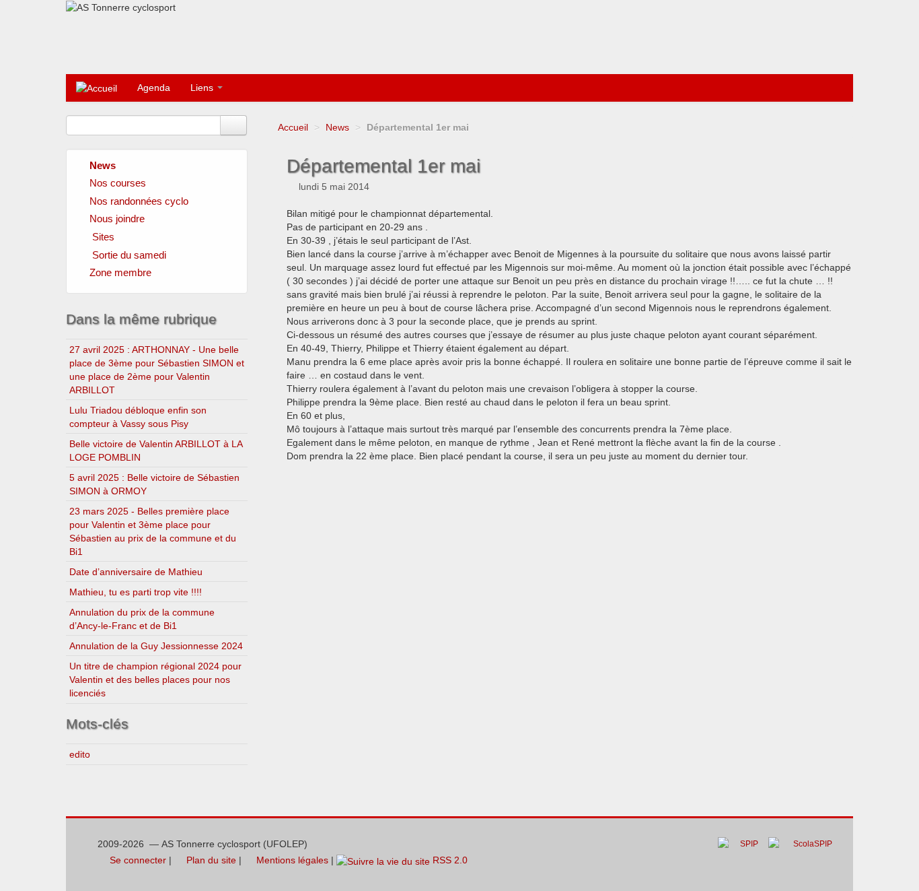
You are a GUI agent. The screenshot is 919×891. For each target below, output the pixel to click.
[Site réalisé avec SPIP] (742, 854)
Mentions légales (291, 860)
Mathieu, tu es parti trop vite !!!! (135, 592)
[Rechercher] (233, 125)
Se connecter (136, 860)
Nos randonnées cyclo (138, 201)
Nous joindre (117, 218)
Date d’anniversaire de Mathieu (136, 571)
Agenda (153, 87)
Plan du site (210, 860)
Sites (103, 236)
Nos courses (117, 183)
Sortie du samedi (129, 255)
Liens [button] (203, 87)
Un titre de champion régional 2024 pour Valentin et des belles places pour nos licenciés (155, 679)
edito (79, 754)
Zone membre (120, 272)
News (337, 127)
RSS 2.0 (449, 860)
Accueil (293, 127)
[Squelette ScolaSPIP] (804, 854)
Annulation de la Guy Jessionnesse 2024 (156, 645)
